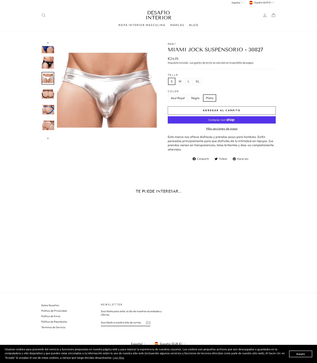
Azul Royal (178, 98)
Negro (195, 98)
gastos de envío (203, 62)
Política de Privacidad (54, 310)
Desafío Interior (158, 15)
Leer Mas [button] (118, 357)
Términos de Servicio (53, 327)
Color (173, 91)
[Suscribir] (148, 322)
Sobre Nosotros (50, 305)
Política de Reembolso (54, 321)
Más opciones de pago (221, 128)
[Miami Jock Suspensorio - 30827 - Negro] (69, 273)
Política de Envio (51, 316)
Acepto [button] (300, 354)
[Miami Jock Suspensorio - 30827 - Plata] (73, 273)
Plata (209, 98)
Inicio (171, 43)
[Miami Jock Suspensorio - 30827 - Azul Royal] (64, 273)
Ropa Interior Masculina (142, 25)
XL (197, 81)
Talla (173, 74)
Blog (193, 25)
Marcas (177, 25)
